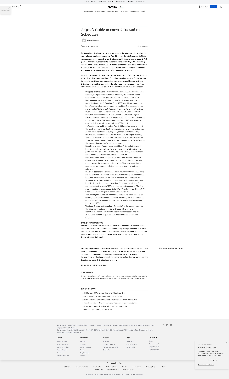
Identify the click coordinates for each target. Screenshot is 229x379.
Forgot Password (154, 346)
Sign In (151, 341)
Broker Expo (15, 6)
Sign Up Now (212, 360)
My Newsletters (154, 349)
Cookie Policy (130, 341)
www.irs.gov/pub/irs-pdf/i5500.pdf (113, 123)
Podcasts (86, 1)
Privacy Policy (130, 347)
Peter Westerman (94, 40)
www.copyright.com (125, 276)
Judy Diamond (102, 1)
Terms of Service (131, 344)
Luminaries (60, 353)
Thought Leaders (140, 1)
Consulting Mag (150, 366)
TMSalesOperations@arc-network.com (100, 278)
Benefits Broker (62, 341)
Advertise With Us (109, 344)
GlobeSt (124, 366)
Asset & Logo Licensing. (137, 278)
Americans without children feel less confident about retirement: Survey (110, 303)
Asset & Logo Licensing (110, 347)
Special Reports (62, 350)
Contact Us (106, 350)
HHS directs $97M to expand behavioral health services (104, 293)
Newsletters (204, 6)
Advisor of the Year (63, 355)
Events (82, 350)
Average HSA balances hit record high (98, 309)
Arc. (98, 374)
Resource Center (121, 1)
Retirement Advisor (63, 347)
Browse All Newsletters (206, 365)
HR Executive (99, 369)
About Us (106, 341)
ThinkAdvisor (66, 366)
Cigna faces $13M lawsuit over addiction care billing (103, 296)
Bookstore (131, 1)
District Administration (113, 369)
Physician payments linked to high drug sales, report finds (105, 306)
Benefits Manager (63, 344)
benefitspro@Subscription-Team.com (69, 332)
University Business (128, 369)
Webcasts (94, 1)
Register (213, 6)
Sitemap (82, 355)
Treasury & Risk (136, 366)
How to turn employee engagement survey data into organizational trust (110, 300)
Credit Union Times (111, 366)
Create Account (154, 344)
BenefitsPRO (97, 366)
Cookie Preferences (137, 374)
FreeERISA (111, 1)
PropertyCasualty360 (82, 366)
